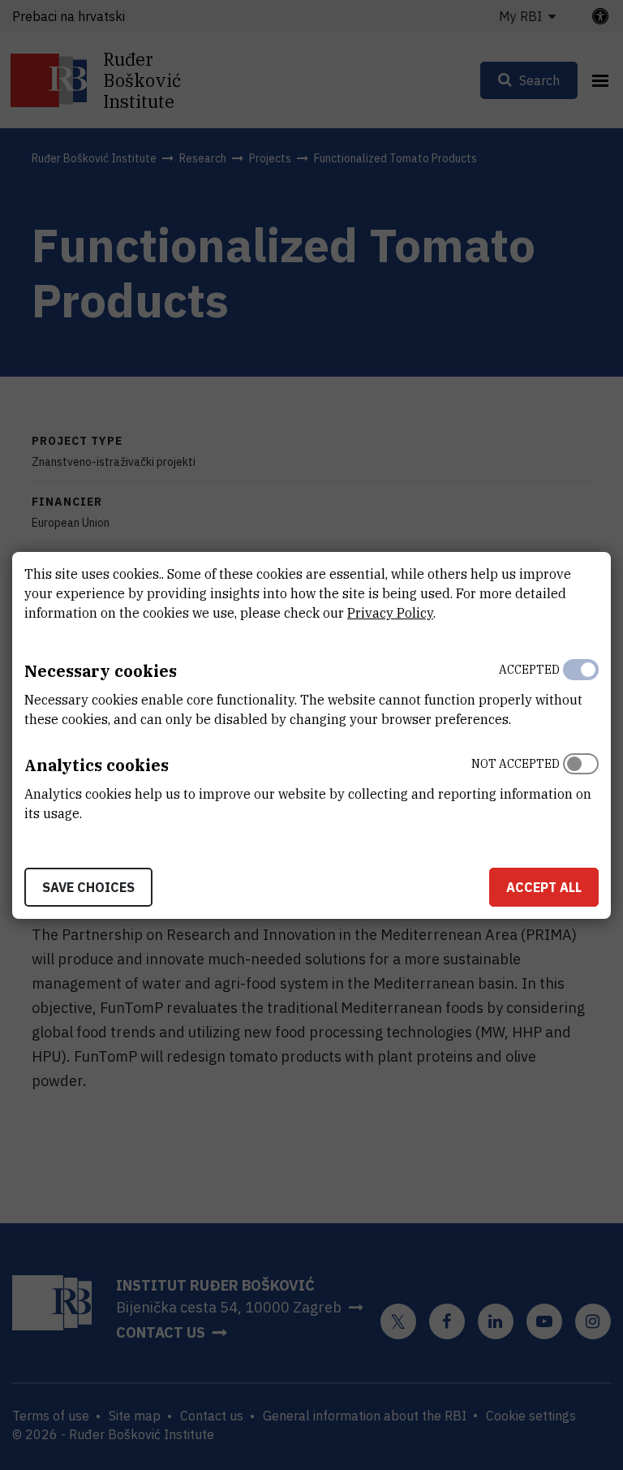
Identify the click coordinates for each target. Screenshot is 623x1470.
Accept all (544, 887)
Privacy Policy (390, 613)
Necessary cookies (100, 671)
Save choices (88, 887)
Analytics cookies (96, 765)
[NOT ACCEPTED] (581, 785)
